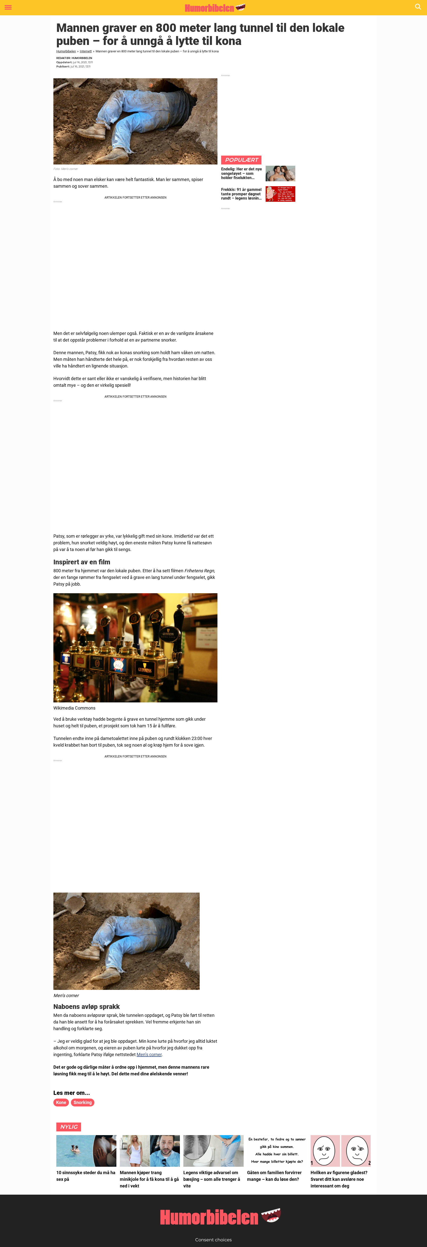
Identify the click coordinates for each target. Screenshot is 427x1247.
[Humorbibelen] (211, 8)
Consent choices (213, 1240)
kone (61, 1102)
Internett (86, 51)
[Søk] (418, 7)
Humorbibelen (66, 51)
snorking (83, 1102)
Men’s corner (149, 1054)
